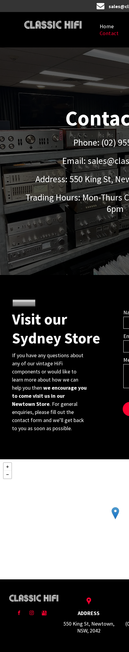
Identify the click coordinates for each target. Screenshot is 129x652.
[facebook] (19, 613)
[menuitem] (107, 26)
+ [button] (7, 467)
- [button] (7, 474)
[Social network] (44, 613)
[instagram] (31, 613)
